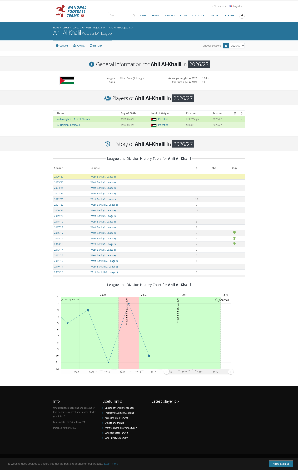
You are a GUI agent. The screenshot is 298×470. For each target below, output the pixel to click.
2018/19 (58, 221)
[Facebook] (242, 15)
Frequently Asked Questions (119, 412)
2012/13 (58, 255)
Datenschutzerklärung (116, 432)
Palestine (163, 119)
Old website (219, 6)
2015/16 (58, 238)
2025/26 (58, 182)
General (63, 45)
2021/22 (58, 204)
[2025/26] (226, 45)
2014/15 (58, 244)
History (97, 45)
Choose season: (212, 45)
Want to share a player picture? (121, 427)
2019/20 (58, 216)
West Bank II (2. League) (104, 204)
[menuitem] (198, 371)
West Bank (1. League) (103, 176)
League (95, 168)
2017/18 (58, 227)
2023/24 (58, 193)
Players (80, 45)
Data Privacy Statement (116, 437)
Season (58, 168)
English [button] (237, 6)
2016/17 (58, 232)
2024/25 (58, 187)
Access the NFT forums (116, 417)
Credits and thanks (114, 422)
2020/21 (58, 210)
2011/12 (58, 260)
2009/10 (58, 272)
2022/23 (58, 199)
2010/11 (58, 266)
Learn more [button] (111, 463)
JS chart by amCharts (71, 299)
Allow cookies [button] (281, 463)
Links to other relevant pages (120, 407)
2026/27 (58, 176)
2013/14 (58, 249)
